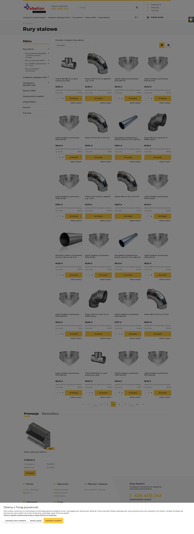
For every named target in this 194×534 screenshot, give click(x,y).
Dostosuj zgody (35, 520)
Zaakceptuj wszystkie (53, 520)
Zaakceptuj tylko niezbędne (15, 520)
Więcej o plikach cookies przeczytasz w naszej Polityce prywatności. (30, 515)
